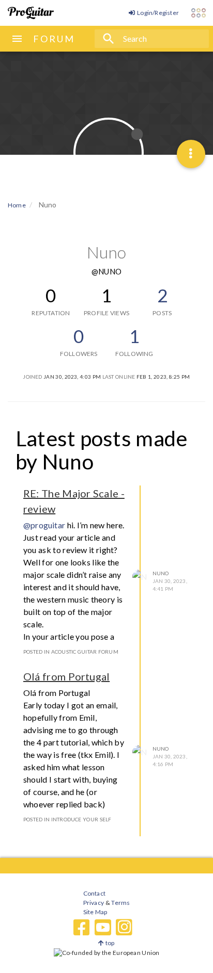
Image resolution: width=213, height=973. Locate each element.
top (109, 943)
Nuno (161, 573)
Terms (120, 902)
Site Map (95, 912)
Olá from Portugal (66, 676)
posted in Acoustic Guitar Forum (70, 651)
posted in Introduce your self (67, 819)
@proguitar (44, 525)
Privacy (93, 902)
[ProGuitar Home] (31, 13)
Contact (94, 893)
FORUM (54, 38)
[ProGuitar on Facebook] (81, 927)
